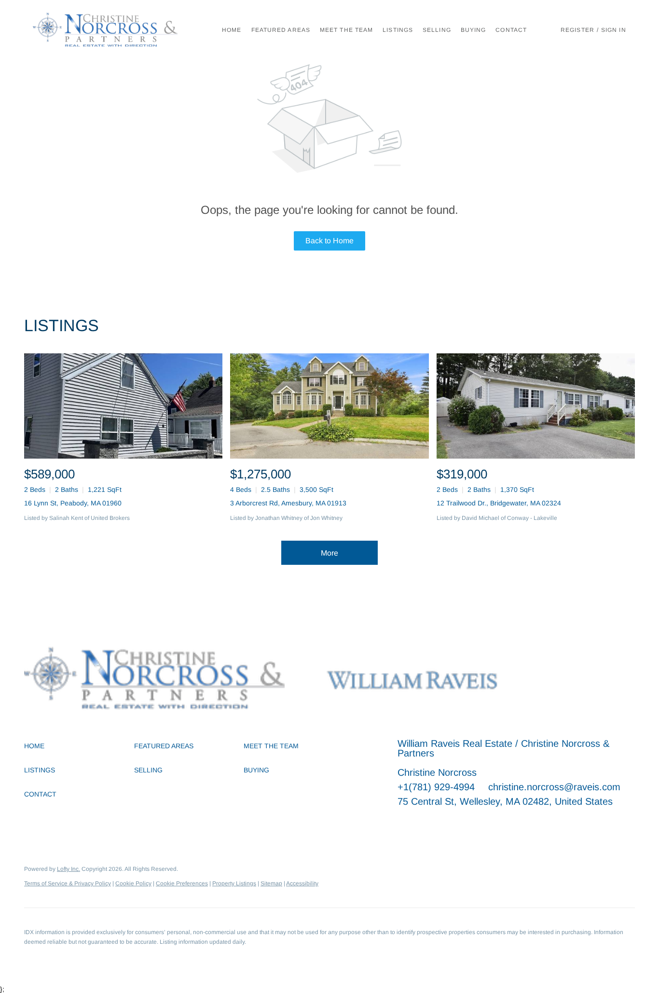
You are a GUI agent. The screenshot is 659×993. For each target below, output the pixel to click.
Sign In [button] (613, 30)
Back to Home (329, 241)
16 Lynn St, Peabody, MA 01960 (73, 503)
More (329, 553)
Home (231, 30)
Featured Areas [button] (280, 30)
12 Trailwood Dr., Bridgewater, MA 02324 (499, 503)
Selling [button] (437, 30)
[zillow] (462, 823)
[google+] (501, 823)
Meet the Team (346, 30)
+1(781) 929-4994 (436, 787)
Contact (511, 30)
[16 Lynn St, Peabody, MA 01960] (123, 406)
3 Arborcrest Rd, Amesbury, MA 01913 (288, 503)
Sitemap (271, 883)
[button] (105, 30)
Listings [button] (398, 30)
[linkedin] (424, 823)
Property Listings (234, 883)
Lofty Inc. (68, 869)
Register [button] (577, 30)
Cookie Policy (133, 883)
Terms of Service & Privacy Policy (67, 883)
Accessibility (302, 883)
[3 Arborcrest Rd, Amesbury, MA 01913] (329, 406)
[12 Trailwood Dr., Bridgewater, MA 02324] (536, 406)
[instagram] (482, 823)
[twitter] (443, 823)
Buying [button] (473, 30)
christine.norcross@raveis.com (554, 787)
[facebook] (405, 823)
